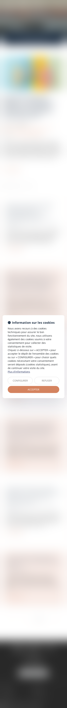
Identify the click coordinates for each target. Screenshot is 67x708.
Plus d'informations (19, 371)
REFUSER (47, 380)
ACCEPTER (33, 389)
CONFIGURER (20, 380)
